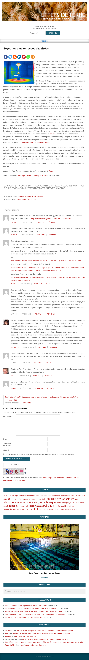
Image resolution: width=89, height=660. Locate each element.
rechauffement (10, 509)
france (26, 502)
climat (12, 499)
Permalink (40, 222)
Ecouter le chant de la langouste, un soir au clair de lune (26, 606)
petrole (30, 505)
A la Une (64, 186)
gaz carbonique (47, 502)
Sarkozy (57, 509)
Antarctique (37, 496)
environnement (65, 498)
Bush (77, 496)
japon (72, 502)
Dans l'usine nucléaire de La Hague (44, 573)
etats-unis (9, 502)
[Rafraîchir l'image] (25, 472)
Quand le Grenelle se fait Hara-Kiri (30, 196)
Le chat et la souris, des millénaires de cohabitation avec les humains (31, 609)
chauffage (12, 188)
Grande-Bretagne (28, 188)
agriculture (19, 496)
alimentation (28, 496)
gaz (19, 188)
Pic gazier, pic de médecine (25, 636)
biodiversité (65, 495)
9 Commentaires (41, 186)
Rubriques (73, 186)
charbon (82, 496)
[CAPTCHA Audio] (25, 469)
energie (51, 499)
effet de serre (31, 499)
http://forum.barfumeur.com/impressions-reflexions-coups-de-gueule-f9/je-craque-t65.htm (46, 261)
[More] (33, 57)
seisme (63, 509)
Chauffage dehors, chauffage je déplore (32, 176)
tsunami (74, 509)
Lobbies (77, 503)
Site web (6, 450)
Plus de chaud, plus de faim (26, 199)
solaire (68, 509)
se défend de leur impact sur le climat (34, 143)
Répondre (52, 222)
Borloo (73, 496)
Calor (51, 171)
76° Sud (5, 496)
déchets (21, 499)
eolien (76, 499)
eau (25, 499)
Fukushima (34, 503)
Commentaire (7, 416)
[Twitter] (10, 57)
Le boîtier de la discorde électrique (33, 645)
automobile (56, 496)
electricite (41, 499)
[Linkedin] (19, 57)
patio (39, 188)
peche (25, 506)
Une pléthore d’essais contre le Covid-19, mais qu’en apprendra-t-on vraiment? (35, 614)
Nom (5, 439)
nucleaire (12, 505)
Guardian (53, 134)
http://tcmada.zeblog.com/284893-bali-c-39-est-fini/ (51, 219)
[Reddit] (15, 57)
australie (48, 496)
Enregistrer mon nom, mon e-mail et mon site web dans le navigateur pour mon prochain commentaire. (40, 454)
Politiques (38, 506)
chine (5, 499)
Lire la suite (44, 577)
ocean (20, 506)
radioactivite (72, 506)
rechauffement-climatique (53, 188)
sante (51, 509)
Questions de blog (61, 506)
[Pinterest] (24, 57)
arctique (43, 496)
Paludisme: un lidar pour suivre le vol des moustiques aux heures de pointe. (33, 611)
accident (11, 496)
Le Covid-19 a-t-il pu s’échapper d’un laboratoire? (24, 617)
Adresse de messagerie (7, 444)
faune (19, 502)
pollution (48, 505)
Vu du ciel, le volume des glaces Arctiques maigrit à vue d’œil (45, 639)
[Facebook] (6, 57)
